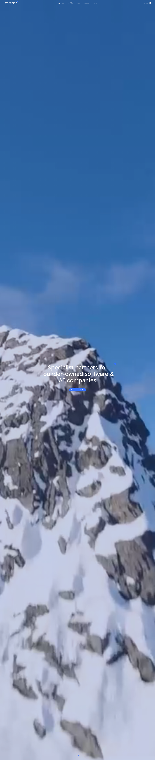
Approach (61, 3)
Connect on (145, 3)
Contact (95, 3)
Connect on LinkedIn (77, 390)
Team (78, 3)
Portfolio (70, 3)
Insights (86, 3)
